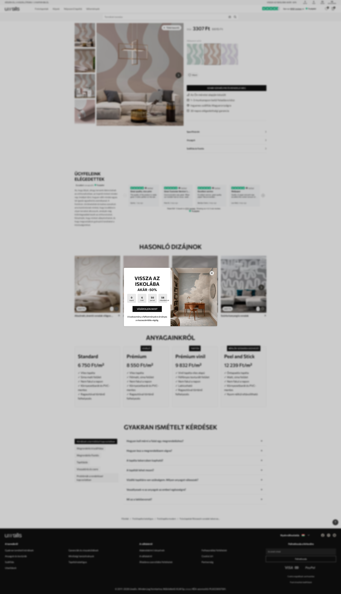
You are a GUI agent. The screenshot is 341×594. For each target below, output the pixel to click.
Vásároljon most (147, 309)
